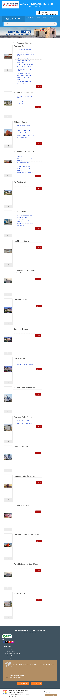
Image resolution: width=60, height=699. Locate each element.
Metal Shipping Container (23, 130)
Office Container (20, 211)
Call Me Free (37, 683)
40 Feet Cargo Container (23, 125)
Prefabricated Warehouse (24, 388)
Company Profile (41, 17)
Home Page (29, 17)
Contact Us (52, 17)
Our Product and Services (13, 19)
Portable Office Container (24, 151)
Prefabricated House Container (25, 362)
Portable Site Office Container (25, 172)
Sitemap (9, 658)
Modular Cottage (21, 446)
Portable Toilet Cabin (23, 417)
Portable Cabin (20, 46)
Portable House (20, 300)
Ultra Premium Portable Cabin (25, 52)
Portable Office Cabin (22, 58)
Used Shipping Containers (24, 133)
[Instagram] (12, 643)
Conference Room (21, 358)
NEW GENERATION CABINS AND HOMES (36, 5)
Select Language (50, 695)
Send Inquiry (24, 683)
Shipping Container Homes (24, 128)
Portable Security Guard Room (26, 564)
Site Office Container (22, 140)
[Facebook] (4, 643)
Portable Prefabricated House (26, 535)
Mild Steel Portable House (24, 104)
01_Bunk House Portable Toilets (25, 421)
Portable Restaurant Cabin (24, 75)
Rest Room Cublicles (22, 241)
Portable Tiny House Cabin (24, 67)
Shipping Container (22, 122)
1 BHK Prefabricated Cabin (24, 49)
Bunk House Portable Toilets (24, 215)
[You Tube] (9, 643)
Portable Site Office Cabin (24, 73)
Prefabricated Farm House (25, 93)
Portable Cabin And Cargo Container (24, 271)
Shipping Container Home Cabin (25, 135)
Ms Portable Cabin (22, 137)
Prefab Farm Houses (22, 182)
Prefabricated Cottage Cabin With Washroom (24, 82)
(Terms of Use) (20, 692)
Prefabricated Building (23, 505)
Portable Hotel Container (24, 476)
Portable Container (22, 217)
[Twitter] (6, 643)
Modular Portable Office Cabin (25, 64)
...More (39, 86)
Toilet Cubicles (20, 593)
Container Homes (21, 329)
